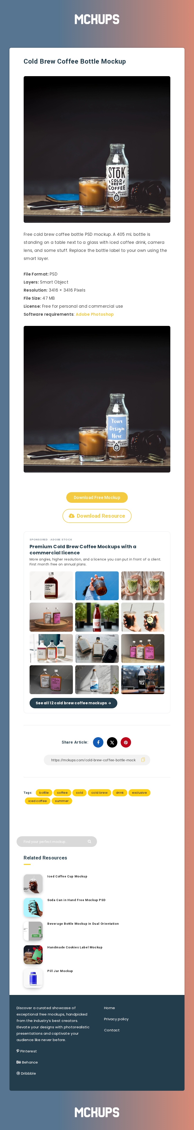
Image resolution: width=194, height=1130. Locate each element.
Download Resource (101, 516)
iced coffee (37, 801)
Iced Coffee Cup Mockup (67, 876)
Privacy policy (116, 1018)
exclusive (139, 792)
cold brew (99, 792)
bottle (44, 792)
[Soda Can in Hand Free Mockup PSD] (33, 907)
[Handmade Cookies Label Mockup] (33, 954)
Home (109, 1007)
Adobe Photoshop (95, 314)
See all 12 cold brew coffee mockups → (73, 703)
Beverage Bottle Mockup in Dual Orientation (83, 923)
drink (120, 792)
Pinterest (28, 1051)
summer (62, 801)
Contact (112, 1030)
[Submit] (90, 841)
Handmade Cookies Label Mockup (74, 947)
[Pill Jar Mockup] (33, 978)
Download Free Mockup (97, 497)
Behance (30, 1062)
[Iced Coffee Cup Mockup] (33, 883)
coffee (62, 792)
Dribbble (28, 1073)
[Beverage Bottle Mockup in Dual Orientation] (33, 931)
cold (79, 792)
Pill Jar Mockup (60, 971)
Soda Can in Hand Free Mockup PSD (76, 900)
